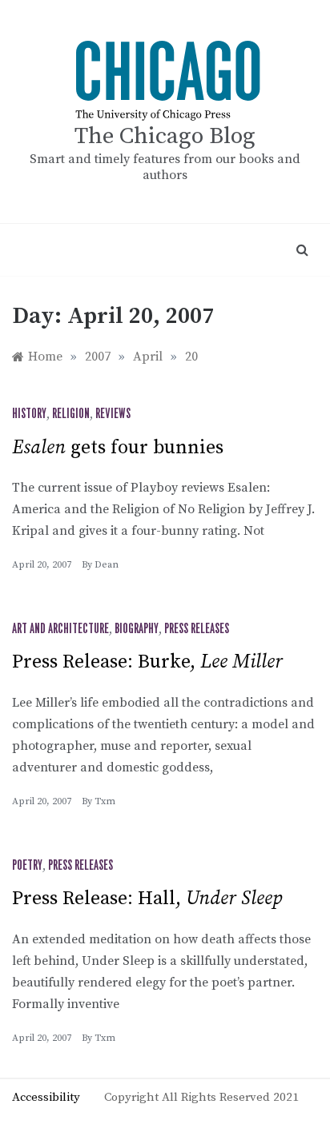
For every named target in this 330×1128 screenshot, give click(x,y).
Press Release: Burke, (147, 662)
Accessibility (46, 1097)
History (29, 414)
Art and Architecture (60, 629)
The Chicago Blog (165, 136)
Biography (137, 629)
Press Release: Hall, (147, 899)
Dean (107, 565)
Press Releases (196, 629)
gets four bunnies (117, 448)
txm (105, 801)
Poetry (27, 865)
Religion (71, 414)
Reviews (113, 414)
